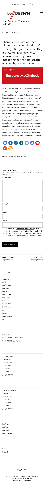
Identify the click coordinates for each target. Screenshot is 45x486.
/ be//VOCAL (6, 369)
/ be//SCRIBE (7, 362)
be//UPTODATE (7, 304)
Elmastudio (27, 480)
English (24, 4)
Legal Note (6, 449)
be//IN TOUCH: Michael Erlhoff (12, 338)
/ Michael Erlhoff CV (9, 390)
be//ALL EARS (7, 285)
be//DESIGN (6, 335)
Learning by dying (37, 258)
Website (5, 220)
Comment (6, 178)
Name (5, 204)
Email (5, 212)
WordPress (29, 478)
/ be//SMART (7, 365)
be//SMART (6, 298)
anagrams (5, 279)
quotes (14, 33)
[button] (31, 4)
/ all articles (6, 359)
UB (3, 319)
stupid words (7, 316)
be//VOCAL (6, 307)
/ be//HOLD (6, 372)
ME (3, 310)
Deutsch (15, 4)
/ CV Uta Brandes (8, 356)
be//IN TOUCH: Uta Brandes (11, 341)
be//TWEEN (6, 301)
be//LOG (6, 33)
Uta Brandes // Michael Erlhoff (28, 476)
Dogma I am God (8, 258)
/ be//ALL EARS (7, 375)
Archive (4, 282)
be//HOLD (5, 288)
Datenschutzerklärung (25, 229)
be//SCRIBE (6, 294)
